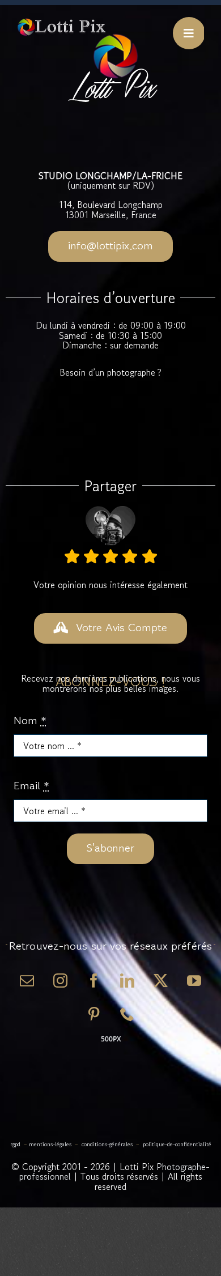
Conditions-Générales (107, 1144)
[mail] (27, 980)
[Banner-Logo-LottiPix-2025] (62, 22)
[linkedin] (127, 980)
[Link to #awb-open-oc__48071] (189, 33)
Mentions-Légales (50, 1144)
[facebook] (94, 980)
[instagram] (60, 980)
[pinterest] (94, 1014)
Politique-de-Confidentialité (177, 1144)
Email (31, 786)
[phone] (127, 1014)
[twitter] (161, 980)
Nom (30, 720)
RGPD (15, 1144)
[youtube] (194, 980)
